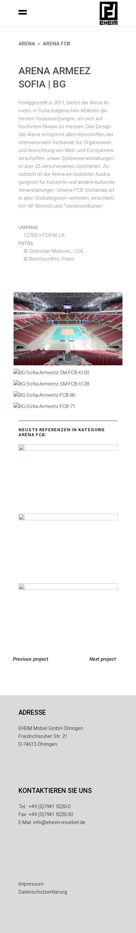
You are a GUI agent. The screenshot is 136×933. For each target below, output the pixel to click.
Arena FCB (56, 44)
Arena (26, 44)
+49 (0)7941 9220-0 (49, 806)
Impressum (31, 884)
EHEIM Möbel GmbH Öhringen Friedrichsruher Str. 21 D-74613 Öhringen (50, 736)
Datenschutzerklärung (42, 892)
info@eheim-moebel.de (59, 822)
